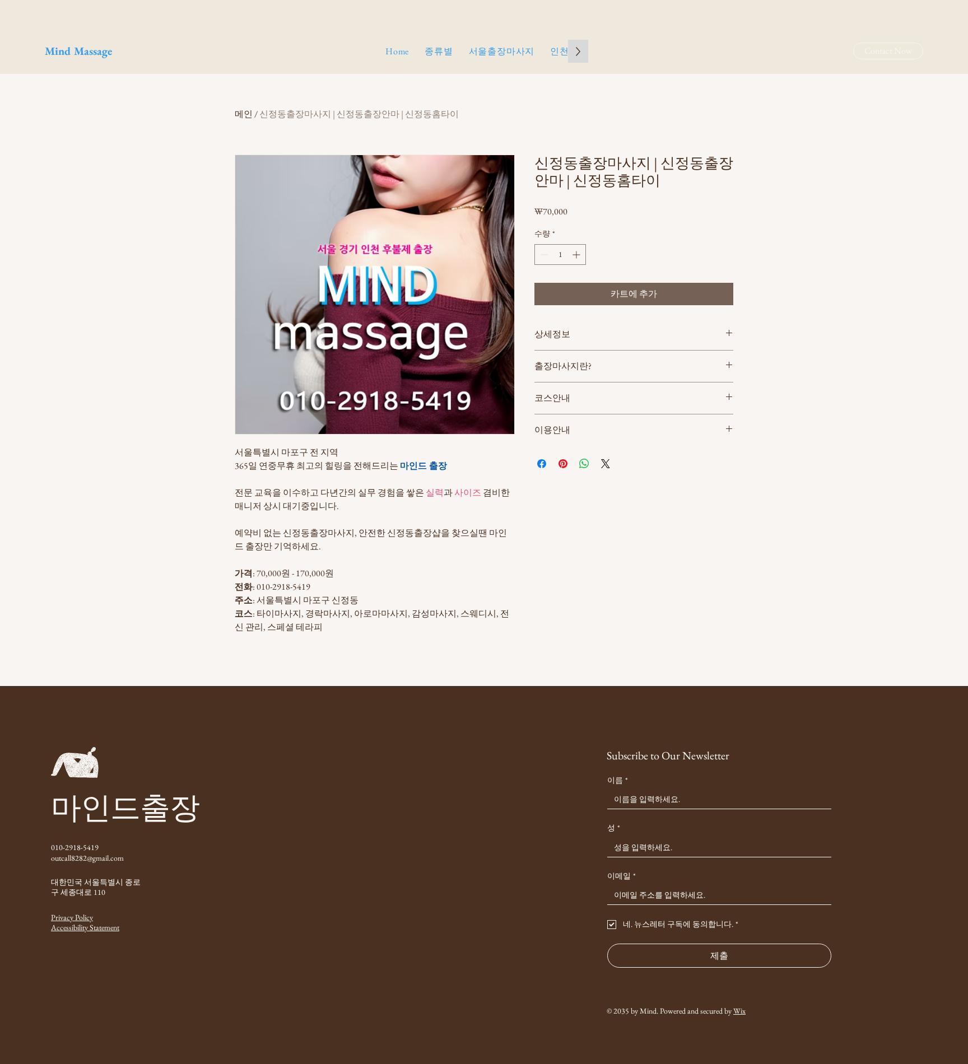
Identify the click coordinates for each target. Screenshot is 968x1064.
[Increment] (577, 254)
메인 (244, 114)
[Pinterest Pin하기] (563, 463)
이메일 (621, 876)
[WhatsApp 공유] (584, 463)
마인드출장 (125, 807)
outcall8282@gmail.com (87, 858)
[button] (438, 51)
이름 (617, 780)
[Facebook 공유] (541, 463)
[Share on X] (605, 463)
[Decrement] (543, 254)
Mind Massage (78, 51)
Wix (739, 1011)
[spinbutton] (560, 254)
